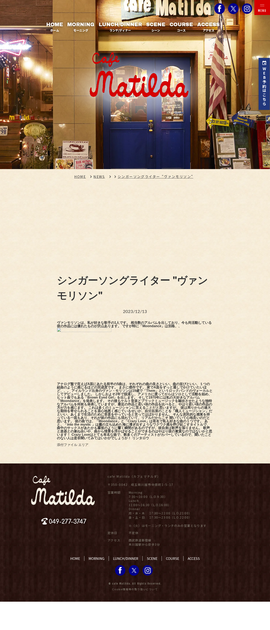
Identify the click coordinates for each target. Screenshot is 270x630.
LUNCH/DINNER (125, 558)
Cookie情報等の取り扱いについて (135, 589)
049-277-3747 (67, 521)
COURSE (172, 558)
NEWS (99, 176)
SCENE (152, 558)
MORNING (96, 558)
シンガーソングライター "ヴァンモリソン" (155, 176)
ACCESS (194, 558)
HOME (80, 176)
